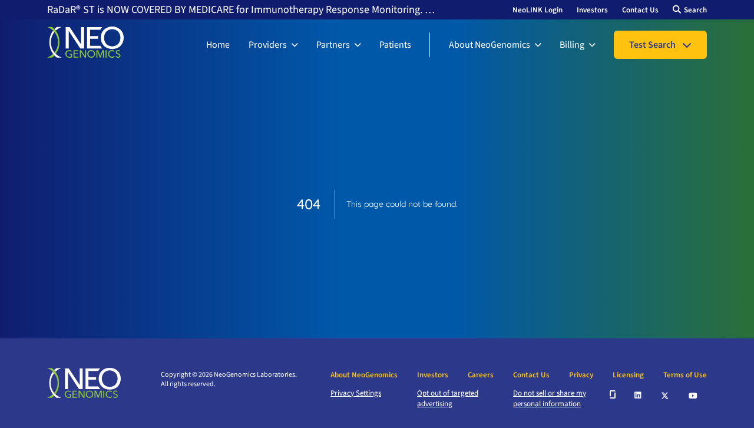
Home (218, 44)
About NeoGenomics (489, 44)
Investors (592, 10)
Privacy (581, 375)
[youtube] (694, 394)
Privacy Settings (355, 393)
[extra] (613, 394)
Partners (333, 44)
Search (695, 10)
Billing (572, 44)
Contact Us (640, 10)
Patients (395, 44)
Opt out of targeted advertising (447, 398)
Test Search (652, 44)
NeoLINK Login (537, 10)
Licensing (628, 375)
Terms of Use (685, 375)
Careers (481, 375)
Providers (268, 44)
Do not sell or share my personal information (549, 398)
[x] (666, 395)
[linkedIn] (638, 394)
